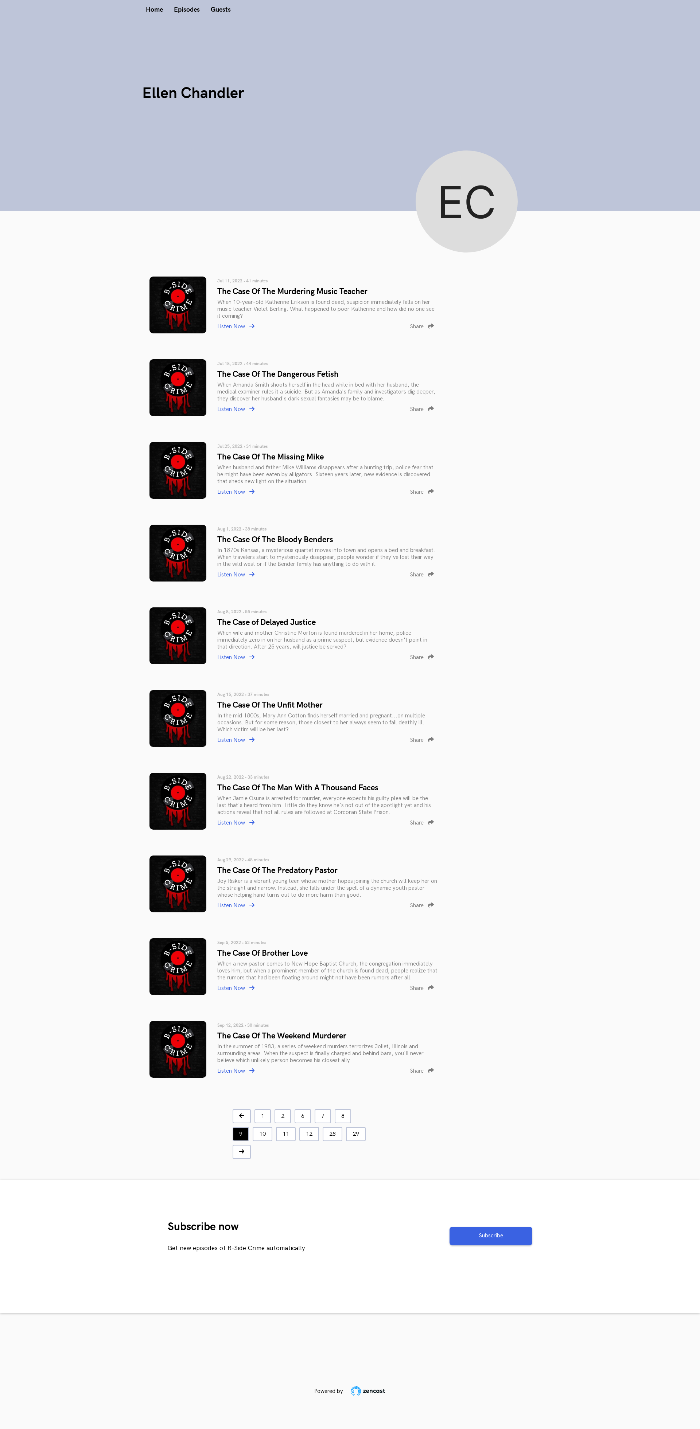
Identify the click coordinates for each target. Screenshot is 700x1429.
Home (154, 9)
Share (417, 326)
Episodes (187, 9)
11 (286, 1134)
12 (309, 1134)
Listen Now (231, 326)
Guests (221, 9)
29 (356, 1134)
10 (262, 1134)
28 (332, 1134)
